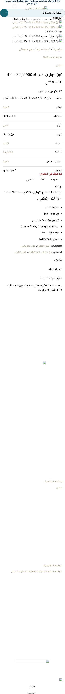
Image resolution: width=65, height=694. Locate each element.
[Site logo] (36, 9)
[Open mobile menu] (58, 8)
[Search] (6, 8)
